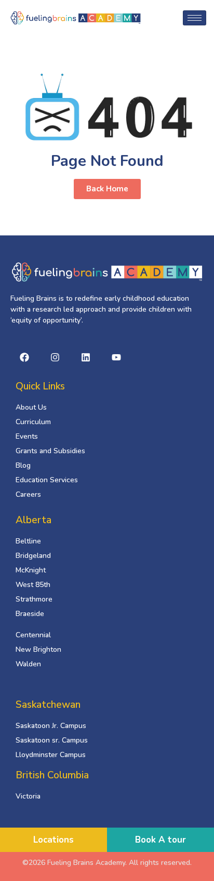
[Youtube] (116, 357)
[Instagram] (55, 357)
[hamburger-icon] (194, 17)
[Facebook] (24, 357)
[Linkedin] (86, 357)
